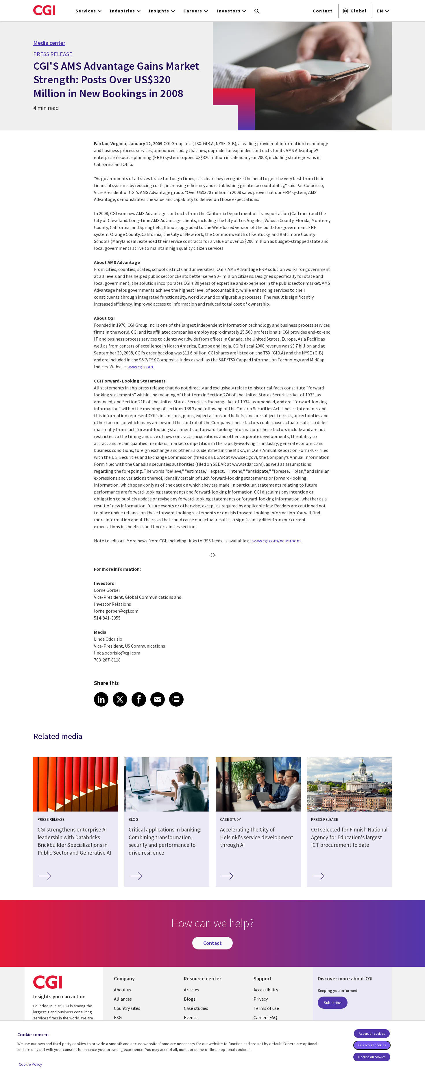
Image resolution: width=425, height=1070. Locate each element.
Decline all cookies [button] (371, 1057)
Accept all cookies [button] (372, 1033)
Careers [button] (192, 11)
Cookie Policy (30, 1064)
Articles (191, 990)
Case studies (196, 1008)
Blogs (189, 999)
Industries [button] (122, 11)
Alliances (123, 999)
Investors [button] (229, 11)
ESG (118, 1017)
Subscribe (332, 1002)
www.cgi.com (140, 366)
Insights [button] (159, 11)
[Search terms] (257, 11)
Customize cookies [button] (372, 1045)
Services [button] (85, 11)
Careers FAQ (265, 1017)
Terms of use (266, 1008)
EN (380, 11)
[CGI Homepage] (44, 10)
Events (190, 1017)
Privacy (261, 999)
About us (122, 990)
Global (358, 11)
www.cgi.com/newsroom (276, 541)
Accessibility (266, 990)
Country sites (127, 1008)
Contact (323, 11)
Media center (49, 42)
